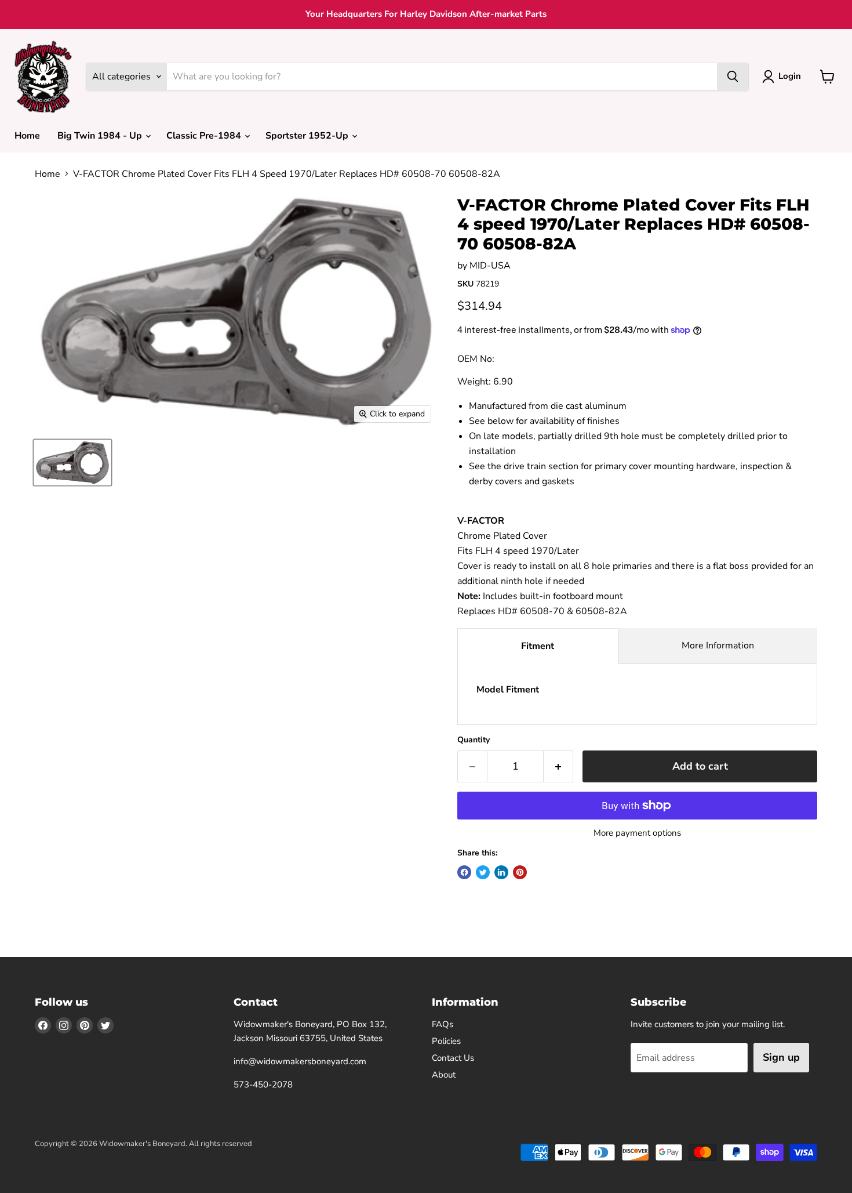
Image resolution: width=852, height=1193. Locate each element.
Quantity (473, 740)
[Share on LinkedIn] (501, 872)
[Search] (732, 76)
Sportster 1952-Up (308, 135)
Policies (446, 1041)
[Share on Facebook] (464, 872)
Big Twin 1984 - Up (100, 135)
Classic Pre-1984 (204, 135)
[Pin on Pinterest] (520, 872)
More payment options (637, 833)
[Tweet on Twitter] (483, 872)
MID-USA (490, 265)
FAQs (442, 1024)
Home (27, 135)
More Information (718, 645)
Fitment (537, 646)
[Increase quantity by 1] (558, 766)
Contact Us (453, 1058)
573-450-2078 (263, 1084)
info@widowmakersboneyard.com (300, 1061)
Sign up (781, 1057)
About (444, 1074)
